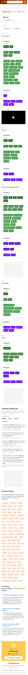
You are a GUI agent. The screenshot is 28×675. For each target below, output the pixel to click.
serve (5, 140)
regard (20, 209)
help (23, 543)
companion (13, 354)
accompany (7, 348)
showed (14, 565)
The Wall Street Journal (9, 446)
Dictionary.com (24, 2)
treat (18, 571)
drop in (20, 67)
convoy (6, 357)
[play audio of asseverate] (9, 654)
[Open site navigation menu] (2, 2)
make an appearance (14, 70)
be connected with (9, 308)
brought (9, 512)
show (10, 55)
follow (5, 197)
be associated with (9, 305)
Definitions (22, 11)
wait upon (14, 158)
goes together (18, 531)
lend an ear (7, 221)
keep (8, 546)
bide (9, 509)
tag (19, 568)
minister (4, 552)
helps (3, 546)
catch (11, 52)
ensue (9, 524)
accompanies (13, 503)
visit (11, 46)
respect (22, 559)
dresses (4, 524)
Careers (11, 670)
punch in (12, 76)
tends (13, 571)
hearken (11, 206)
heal (19, 540)
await (15, 506)
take (23, 568)
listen (21, 206)
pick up (6, 230)
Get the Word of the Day (13, 658)
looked (13, 549)
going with (12, 534)
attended (16, 418)
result (3, 562)
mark (5, 209)
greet (16, 537)
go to (5, 70)
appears (4, 506)
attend (4, 418)
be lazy (13, 101)
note (15, 197)
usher (10, 360)
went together (6, 580)
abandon (6, 372)
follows (21, 527)
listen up (14, 221)
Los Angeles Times (8, 429)
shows (3, 568)
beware (4, 509)
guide (8, 540)
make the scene (14, 73)
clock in (6, 67)
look (8, 549)
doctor (6, 146)
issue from (18, 308)
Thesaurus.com (5, 2)
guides (13, 540)
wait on (17, 574)
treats (22, 571)
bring (14, 509)
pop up (6, 76)
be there (6, 64)
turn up (17, 83)
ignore (5, 104)
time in (11, 83)
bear (5, 299)
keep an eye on (16, 218)
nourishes (21, 552)
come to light (13, 67)
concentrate (20, 515)
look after (6, 155)
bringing (19, 509)
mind (11, 146)
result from (7, 314)
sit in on (6, 83)
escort (11, 357)
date (8, 521)
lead (13, 546)
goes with (4, 534)
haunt (5, 55)
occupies (9, 555)
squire (5, 360)
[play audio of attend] (3, 20)
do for (17, 152)
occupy (15, 555)
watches (9, 577)
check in (18, 64)
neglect (11, 104)
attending (4, 421)
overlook (17, 243)
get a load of (7, 218)
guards (21, 537)
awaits (20, 506)
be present (19, 61)
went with (14, 580)
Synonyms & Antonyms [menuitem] (7, 11)
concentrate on (8, 215)
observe (20, 197)
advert (20, 503)
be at (13, 61)
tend (20, 146)
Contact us (17, 670)
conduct (4, 518)
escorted (4, 527)
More (14, 11)
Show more (16, 28)
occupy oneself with (9, 227)
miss (12, 249)
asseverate (13, 651)
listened (18, 546)
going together (20, 534)
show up (6, 46)
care (15, 512)
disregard (19, 101)
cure (3, 521)
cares (19, 512)
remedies (4, 559)
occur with (16, 311)
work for (6, 161)
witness (21, 580)
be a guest (6, 61)
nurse (15, 146)
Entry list (5, 670)
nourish (15, 552)
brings (3, 512)
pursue (21, 555)
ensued (15, 524)
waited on (10, 574)
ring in (15, 79)
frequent (17, 52)
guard (16, 357)
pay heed (18, 227)
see (14, 562)
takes (3, 571)
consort (20, 354)
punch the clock (8, 79)
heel (18, 543)
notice (14, 209)
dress (18, 521)
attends (10, 418)
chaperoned (5, 515)
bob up (12, 64)
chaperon (6, 354)
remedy (16, 559)
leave (17, 372)
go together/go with (7, 537)
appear (6, 52)
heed (16, 206)
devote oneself (18, 215)
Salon (5, 452)
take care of (7, 158)
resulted (9, 562)
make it (6, 73)
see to (11, 230)
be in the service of (9, 152)
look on (13, 224)
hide (5, 95)
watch (10, 140)
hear (10, 197)
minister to (14, 155)
